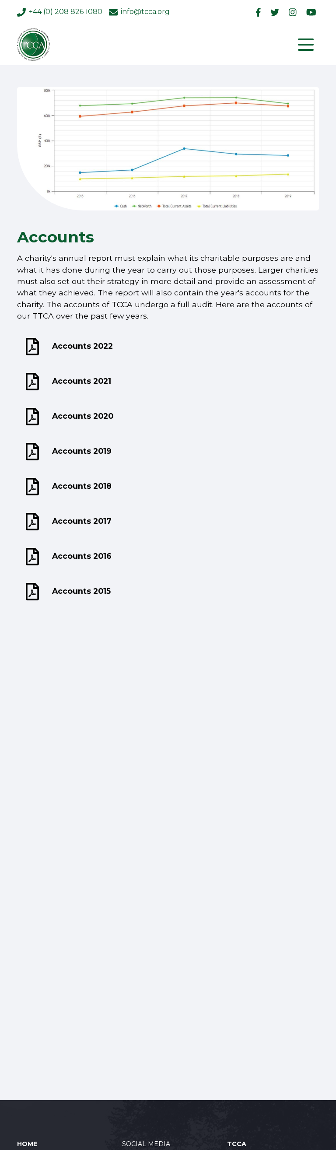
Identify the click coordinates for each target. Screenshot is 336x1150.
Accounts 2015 (81, 591)
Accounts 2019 (82, 451)
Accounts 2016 (82, 556)
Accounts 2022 (82, 346)
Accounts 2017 (82, 521)
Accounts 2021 (81, 381)
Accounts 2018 (82, 486)
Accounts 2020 (82, 416)
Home (27, 1144)
